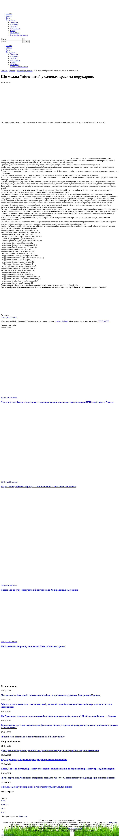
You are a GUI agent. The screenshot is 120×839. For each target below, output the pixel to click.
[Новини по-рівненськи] (30, 10)
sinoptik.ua (23, 816)
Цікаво (12, 71)
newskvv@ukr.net (61, 321)
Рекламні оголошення (19, 35)
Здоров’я (13, 26)
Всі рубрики (10, 20)
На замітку (14, 33)
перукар (4, 317)
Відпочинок (15, 29)
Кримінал (14, 24)
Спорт (12, 31)
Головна (9, 14)
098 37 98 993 (103, 321)
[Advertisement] (60, 666)
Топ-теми (14, 22)
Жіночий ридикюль (24, 71)
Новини (9, 16)
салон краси (12, 317)
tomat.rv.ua (113, 822)
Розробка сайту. (7, 835)
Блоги (8, 18)
